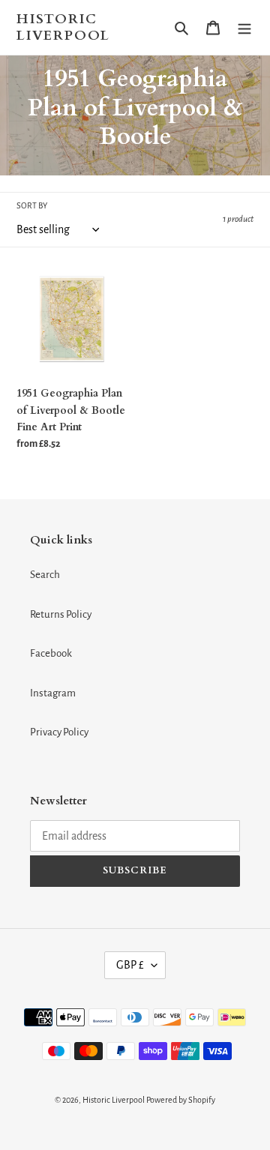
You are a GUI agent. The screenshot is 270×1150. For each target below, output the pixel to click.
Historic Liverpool (63, 27)
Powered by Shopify (180, 1099)
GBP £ (130, 965)
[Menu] (244, 27)
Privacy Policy (59, 732)
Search (45, 574)
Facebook (51, 653)
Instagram (53, 693)
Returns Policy (61, 614)
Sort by (31, 205)
